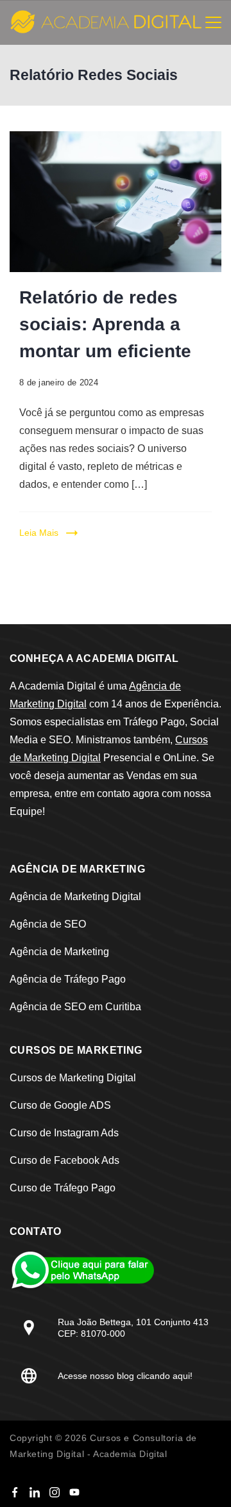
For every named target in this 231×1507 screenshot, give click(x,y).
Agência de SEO (48, 924)
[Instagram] (54, 1492)
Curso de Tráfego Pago (63, 1187)
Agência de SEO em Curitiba (75, 1006)
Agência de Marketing (59, 951)
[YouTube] (74, 1492)
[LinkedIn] (35, 1492)
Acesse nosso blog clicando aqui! (125, 1376)
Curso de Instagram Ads (64, 1132)
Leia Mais (38, 533)
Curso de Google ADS (60, 1105)
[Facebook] (15, 1492)
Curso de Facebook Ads (64, 1160)
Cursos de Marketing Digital (73, 1077)
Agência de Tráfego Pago (68, 979)
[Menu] (213, 22)
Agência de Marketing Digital (75, 896)
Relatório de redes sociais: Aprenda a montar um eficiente (105, 324)
